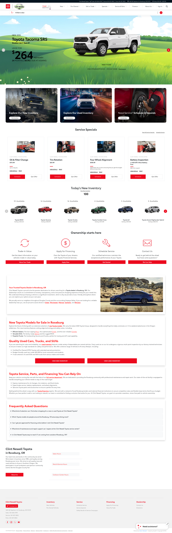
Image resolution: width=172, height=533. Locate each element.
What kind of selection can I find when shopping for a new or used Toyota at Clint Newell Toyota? (44, 457)
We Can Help (147, 308)
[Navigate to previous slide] (1, 73)
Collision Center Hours (60, 521)
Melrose (61, 348)
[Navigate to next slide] (170, 73)
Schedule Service (160, 178)
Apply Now (65, 308)
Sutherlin (68, 348)
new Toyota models (55, 372)
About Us (14, 521)
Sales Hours (57, 500)
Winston (78, 348)
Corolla (74, 377)
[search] (167, 6)
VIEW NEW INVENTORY (60, 407)
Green (47, 348)
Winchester (54, 348)
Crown (54, 377)
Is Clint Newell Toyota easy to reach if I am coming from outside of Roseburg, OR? (39, 481)
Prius (37, 377)
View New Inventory (85, 237)
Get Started (106, 308)
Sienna (37, 380)
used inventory (47, 390)
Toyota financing (43, 437)
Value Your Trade (24, 308)
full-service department (54, 423)
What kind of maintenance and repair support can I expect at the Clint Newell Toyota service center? (45, 475)
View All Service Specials (148, 178)
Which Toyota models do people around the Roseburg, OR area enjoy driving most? (40, 463)
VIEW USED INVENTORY (112, 407)
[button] (65, 500)
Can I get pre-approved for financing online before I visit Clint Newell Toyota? (38, 469)
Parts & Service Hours (60, 510)
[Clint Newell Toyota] (24, 6)
